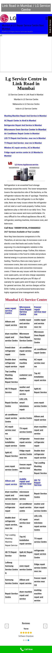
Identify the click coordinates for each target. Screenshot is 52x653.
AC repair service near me (39, 363)
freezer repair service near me (40, 310)
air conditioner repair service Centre (25, 351)
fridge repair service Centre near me (25, 454)
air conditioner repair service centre (25, 507)
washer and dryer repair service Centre (40, 507)
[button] (24, 640)
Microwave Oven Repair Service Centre (25, 310)
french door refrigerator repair (10, 351)
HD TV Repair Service (37, 482)
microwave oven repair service (24, 495)
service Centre (25, 418)
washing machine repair (23, 363)
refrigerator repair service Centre (25, 442)
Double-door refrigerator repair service (11, 363)
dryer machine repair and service (40, 430)
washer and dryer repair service (24, 390)
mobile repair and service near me (25, 323)
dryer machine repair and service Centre (11, 337)
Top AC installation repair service (40, 376)
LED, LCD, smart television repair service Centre (40, 523)
